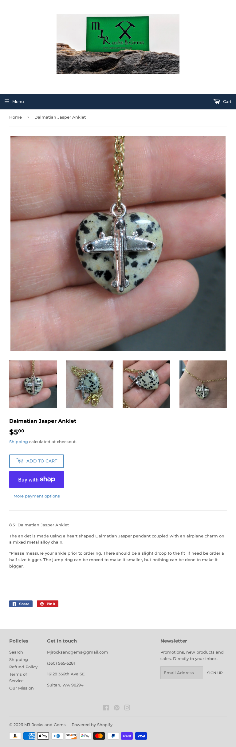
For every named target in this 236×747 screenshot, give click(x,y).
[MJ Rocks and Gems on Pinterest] (116, 708)
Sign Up (215, 672)
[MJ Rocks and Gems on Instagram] (127, 708)
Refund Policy (23, 666)
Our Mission (21, 688)
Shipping (18, 441)
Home (15, 117)
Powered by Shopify (92, 724)
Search (16, 652)
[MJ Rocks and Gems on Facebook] (106, 708)
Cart (226, 101)
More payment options (37, 495)
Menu (18, 101)
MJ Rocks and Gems (45, 724)
